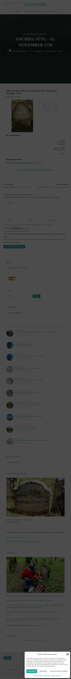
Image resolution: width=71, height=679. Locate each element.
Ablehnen (43, 671)
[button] (67, 654)
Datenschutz (47, 675)
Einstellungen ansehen (59, 671)
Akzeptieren (31, 671)
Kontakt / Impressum (56, 675)
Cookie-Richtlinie (38, 675)
